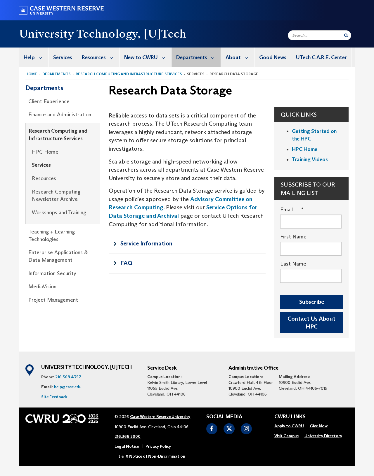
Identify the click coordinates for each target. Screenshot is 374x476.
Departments (191, 57)
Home (31, 74)
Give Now (319, 425)
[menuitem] (34, 57)
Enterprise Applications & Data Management (58, 256)
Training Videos (310, 159)
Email (292, 209)
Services (62, 57)
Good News (272, 57)
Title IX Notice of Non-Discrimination (150, 456)
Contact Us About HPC (311, 322)
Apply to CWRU (289, 425)
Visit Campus (286, 435)
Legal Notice (127, 446)
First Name (293, 236)
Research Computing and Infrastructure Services (129, 74)
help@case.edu (68, 386)
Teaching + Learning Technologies (51, 236)
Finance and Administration (59, 114)
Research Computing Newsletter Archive (56, 196)
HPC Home (45, 152)
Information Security (52, 273)
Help (29, 57)
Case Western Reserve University (160, 416)
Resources (94, 57)
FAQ (126, 262)
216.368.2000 (128, 436)
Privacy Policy (158, 446)
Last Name (293, 264)
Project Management (53, 300)
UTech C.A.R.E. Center (321, 57)
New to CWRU (141, 57)
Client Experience (49, 101)
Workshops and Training (59, 212)
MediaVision (42, 286)
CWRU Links (290, 417)
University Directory (323, 435)
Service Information (146, 243)
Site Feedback (54, 396)
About (233, 57)
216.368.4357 (68, 377)
